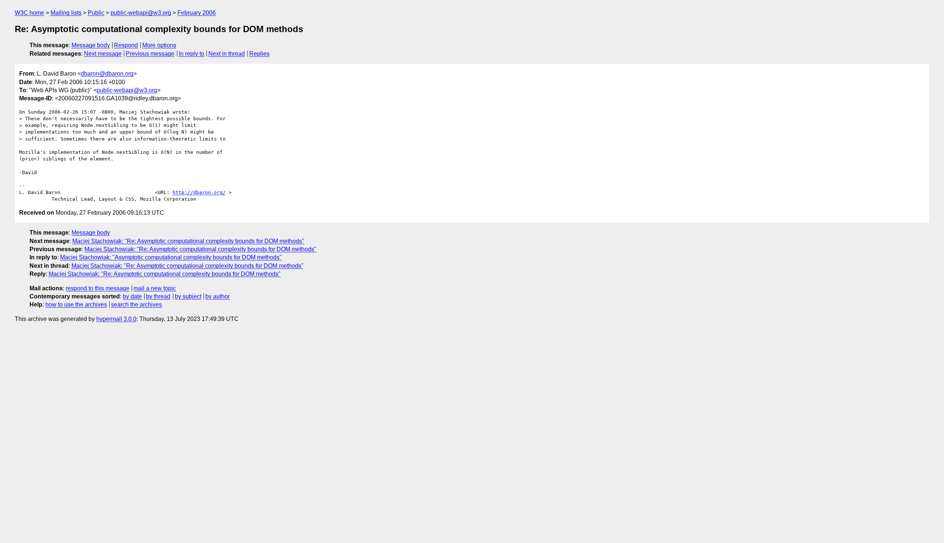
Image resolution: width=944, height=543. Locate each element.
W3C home (29, 13)
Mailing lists (66, 13)
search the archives (136, 304)
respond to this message (97, 288)
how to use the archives (76, 304)
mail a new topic (154, 288)
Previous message (150, 54)
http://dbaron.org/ (199, 192)
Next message (103, 54)
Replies (259, 54)
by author (217, 296)
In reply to (191, 54)
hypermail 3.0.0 (116, 319)
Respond (126, 45)
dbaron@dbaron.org (107, 73)
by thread (158, 296)
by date (132, 296)
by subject (188, 296)
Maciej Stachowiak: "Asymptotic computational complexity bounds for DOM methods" (171, 257)
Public (96, 13)
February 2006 (196, 13)
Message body (91, 45)
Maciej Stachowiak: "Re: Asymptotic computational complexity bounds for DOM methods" (188, 241)
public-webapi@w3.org (141, 13)
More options (159, 45)
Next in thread (226, 54)
